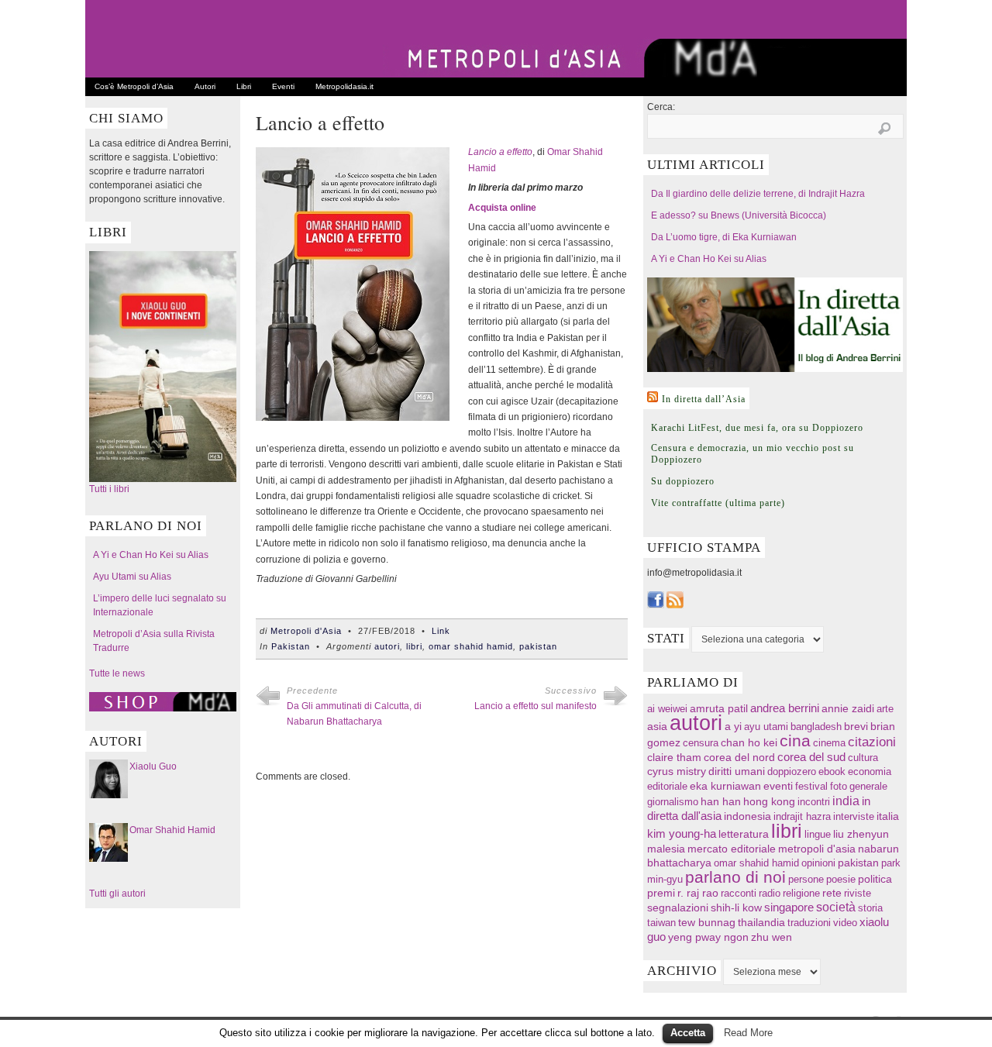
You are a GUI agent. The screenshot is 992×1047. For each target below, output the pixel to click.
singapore (789, 907)
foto (838, 786)
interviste (853, 816)
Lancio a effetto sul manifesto (535, 706)
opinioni (818, 863)
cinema (829, 743)
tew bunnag (706, 922)
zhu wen (771, 937)
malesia (666, 848)
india (845, 801)
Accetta (687, 1032)
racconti (738, 893)
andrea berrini (784, 708)
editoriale (667, 786)
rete (832, 893)
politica (875, 879)
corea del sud (811, 757)
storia (870, 908)
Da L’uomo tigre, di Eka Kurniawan (724, 237)
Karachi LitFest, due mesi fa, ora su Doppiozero (757, 427)
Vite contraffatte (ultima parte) (718, 503)
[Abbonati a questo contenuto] (652, 396)
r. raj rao (697, 893)
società (836, 907)
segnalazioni (677, 908)
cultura (863, 757)
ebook (832, 771)
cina (795, 740)
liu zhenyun (861, 834)
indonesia (747, 816)
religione (801, 893)
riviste (857, 893)
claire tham (674, 757)
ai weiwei (667, 709)
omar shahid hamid (471, 646)
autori (387, 646)
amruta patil (719, 709)
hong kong (769, 801)
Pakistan (290, 646)
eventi (778, 786)
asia (657, 726)
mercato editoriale (731, 849)
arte (885, 709)
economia (869, 771)
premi (661, 893)
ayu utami (766, 726)
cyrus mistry (676, 771)
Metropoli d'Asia (306, 630)
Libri (243, 86)
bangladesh (816, 726)
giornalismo (672, 802)
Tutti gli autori (117, 893)
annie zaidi (848, 708)
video (845, 922)
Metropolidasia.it (344, 86)
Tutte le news (117, 673)
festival (811, 786)
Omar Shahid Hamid (172, 830)
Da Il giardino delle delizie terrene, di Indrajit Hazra (758, 193)
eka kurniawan (725, 786)
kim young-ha (681, 834)
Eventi (283, 86)
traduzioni (809, 922)
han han (721, 801)
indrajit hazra (802, 816)
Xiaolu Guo (153, 766)
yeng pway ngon (708, 937)
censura (700, 743)
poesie (841, 879)
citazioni (872, 742)
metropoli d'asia (817, 849)
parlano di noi (735, 877)
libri (414, 646)
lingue (817, 834)
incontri (813, 802)
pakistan (538, 646)
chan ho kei (749, 742)
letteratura (743, 834)
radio (769, 893)
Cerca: (661, 107)
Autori (205, 86)
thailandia (761, 922)
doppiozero (791, 771)
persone (806, 879)
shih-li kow (736, 908)
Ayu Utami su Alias (132, 576)
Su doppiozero (683, 481)
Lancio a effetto (500, 151)
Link (441, 630)
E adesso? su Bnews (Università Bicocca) (738, 215)
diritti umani (736, 771)
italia (888, 816)
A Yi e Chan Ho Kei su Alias (150, 554)
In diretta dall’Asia (704, 399)
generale (868, 786)
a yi (733, 726)
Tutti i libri (109, 489)
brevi (856, 726)
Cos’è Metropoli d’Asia (134, 86)
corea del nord (739, 757)
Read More (748, 1032)
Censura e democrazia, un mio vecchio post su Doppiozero (752, 454)
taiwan (661, 922)
